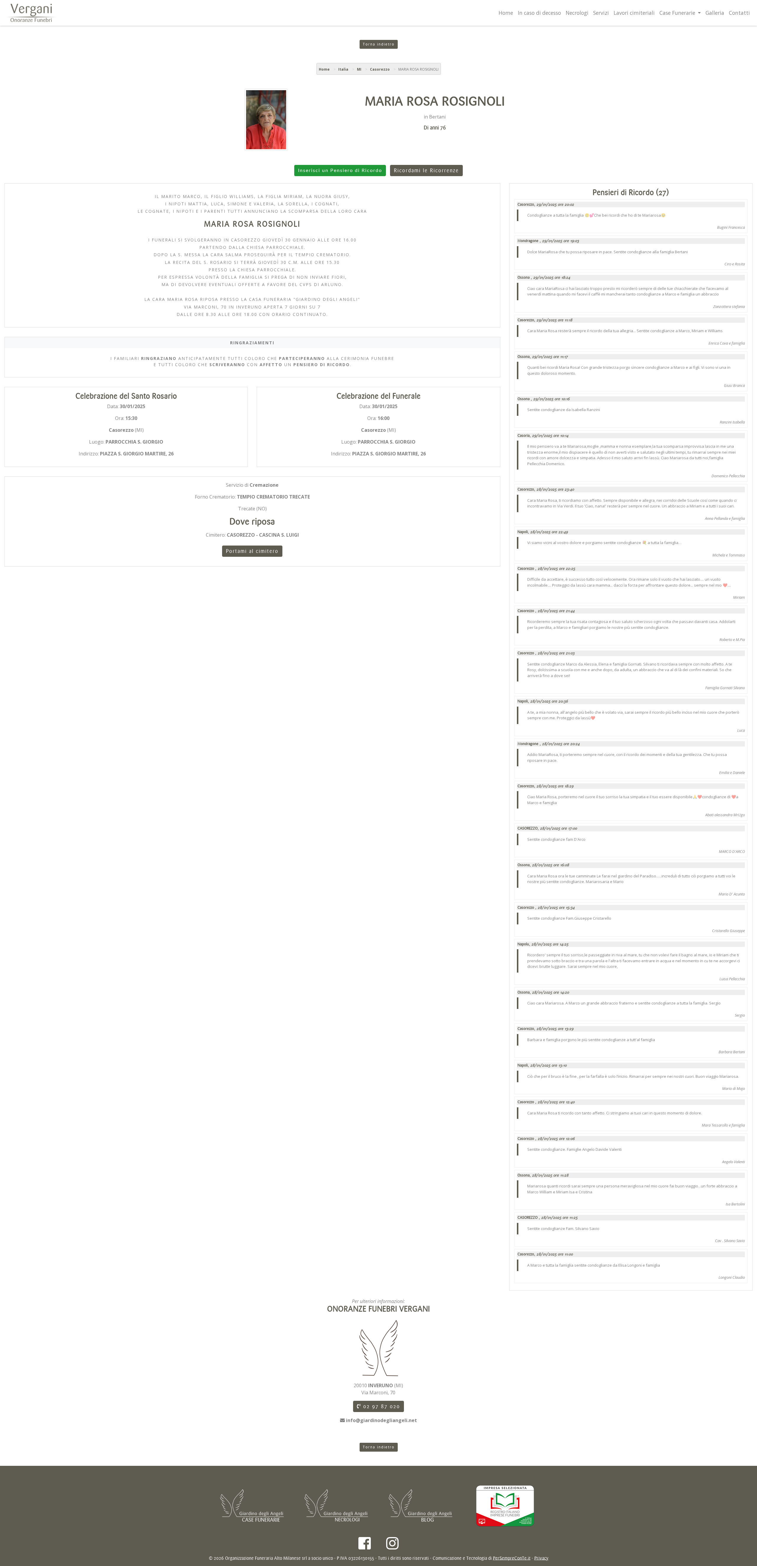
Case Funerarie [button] (678, 12)
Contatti (739, 12)
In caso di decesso (539, 12)
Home (506, 12)
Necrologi (577, 12)
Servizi (601, 12)
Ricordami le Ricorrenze (426, 170)
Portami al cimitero (252, 551)
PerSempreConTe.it (511, 1558)
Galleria (715, 12)
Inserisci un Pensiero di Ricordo (340, 170)
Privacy (541, 1558)
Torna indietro (378, 44)
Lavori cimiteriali (634, 12)
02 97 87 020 (380, 1406)
